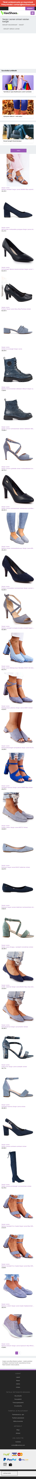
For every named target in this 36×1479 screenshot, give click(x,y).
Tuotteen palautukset (18, 1418)
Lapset (18, 1377)
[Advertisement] (18, 51)
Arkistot (18, 1433)
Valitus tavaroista (18, 1421)
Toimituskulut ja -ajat (18, 1414)
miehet (18, 1384)
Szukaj (30, 8)
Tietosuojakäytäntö (18, 1402)
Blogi (18, 1430)
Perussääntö (18, 1399)
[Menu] (32, 13)
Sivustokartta (18, 1406)
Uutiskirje (18, 1442)
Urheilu (18, 1387)
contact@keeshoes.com (24, 4)
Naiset (18, 1380)
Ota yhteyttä (18, 1396)
